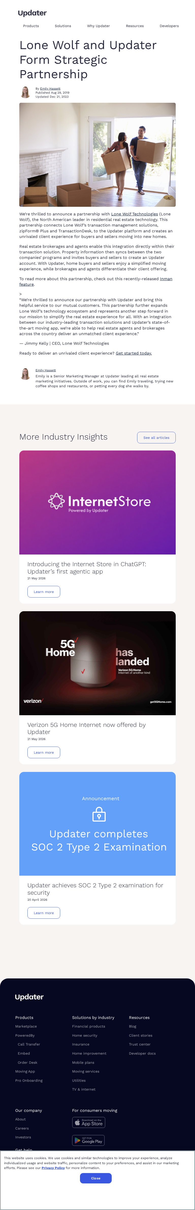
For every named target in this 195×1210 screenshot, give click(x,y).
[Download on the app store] (97, 1124)
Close (96, 1178)
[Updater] (32, 13)
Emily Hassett (50, 88)
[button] (35, 25)
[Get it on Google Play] (97, 1141)
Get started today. (134, 353)
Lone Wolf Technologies (134, 214)
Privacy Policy (53, 1168)
